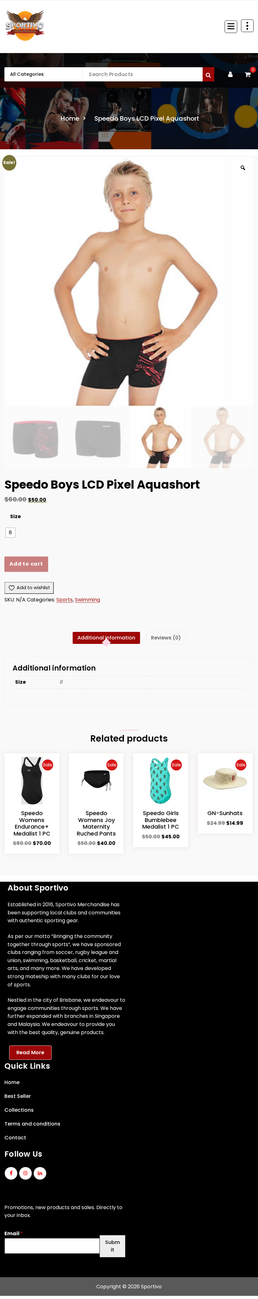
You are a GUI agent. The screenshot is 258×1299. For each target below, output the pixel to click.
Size (15, 516)
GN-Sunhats (225, 813)
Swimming (87, 599)
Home (70, 118)
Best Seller (17, 1096)
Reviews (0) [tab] (166, 637)
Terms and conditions (32, 1123)
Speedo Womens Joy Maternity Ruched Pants (96, 823)
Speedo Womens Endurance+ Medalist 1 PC (32, 823)
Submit (112, 1246)
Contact (15, 1137)
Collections (19, 1110)
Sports (64, 599)
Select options (32, 845)
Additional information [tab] (106, 637)
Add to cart (26, 563)
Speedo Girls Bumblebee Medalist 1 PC (160, 819)
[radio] (10, 532)
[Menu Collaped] (231, 26)
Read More (30, 1052)
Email (13, 1233)
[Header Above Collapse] (247, 25)
